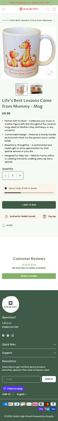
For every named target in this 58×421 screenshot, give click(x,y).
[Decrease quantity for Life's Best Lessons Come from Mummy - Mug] (5, 175)
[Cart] (54, 9)
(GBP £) (6, 394)
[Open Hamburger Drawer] (3, 9)
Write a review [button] (29, 276)
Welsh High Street (22, 416)
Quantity (7, 169)
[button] (4, 2)
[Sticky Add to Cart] (51, 414)
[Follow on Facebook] (3, 335)
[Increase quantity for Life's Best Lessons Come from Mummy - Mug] (20, 175)
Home (5, 20)
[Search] (48, 9)
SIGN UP (49, 379)
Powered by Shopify (43, 416)
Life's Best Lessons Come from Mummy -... (32, 20)
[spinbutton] (13, 175)
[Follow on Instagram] (12, 335)
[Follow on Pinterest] (7, 335)
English (21, 394)
